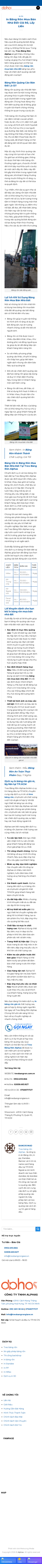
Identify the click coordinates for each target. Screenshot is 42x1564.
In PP (6, 1368)
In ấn (21, 16)
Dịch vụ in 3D (10, 1376)
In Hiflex (7, 1372)
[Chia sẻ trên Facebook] (10, 1132)
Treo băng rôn (10, 1347)
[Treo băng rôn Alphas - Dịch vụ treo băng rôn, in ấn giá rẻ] (11, 7)
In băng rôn (9, 1359)
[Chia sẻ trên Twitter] (16, 1132)
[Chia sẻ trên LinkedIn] (31, 1132)
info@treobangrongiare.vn (16, 1256)
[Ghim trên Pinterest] (26, 1132)
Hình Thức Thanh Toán (14, 1413)
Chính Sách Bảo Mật (13, 1417)
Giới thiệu (8, 1404)
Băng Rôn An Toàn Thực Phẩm (21, 771)
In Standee (9, 1364)
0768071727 (32, 1309)
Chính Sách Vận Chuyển (15, 1421)
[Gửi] (37, 1229)
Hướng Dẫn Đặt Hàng (14, 1409)
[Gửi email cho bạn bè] (21, 1132)
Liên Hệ (7, 1400)
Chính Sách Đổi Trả (12, 1425)
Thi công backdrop (12, 1355)
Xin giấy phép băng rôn (14, 1351)
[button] (38, 8)
